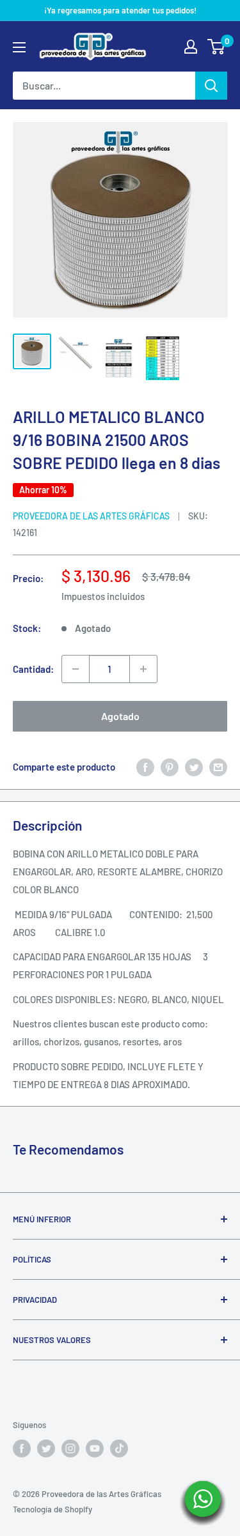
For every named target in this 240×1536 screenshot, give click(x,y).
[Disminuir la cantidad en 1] (75, 669)
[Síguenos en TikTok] (119, 1448)
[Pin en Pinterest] (170, 766)
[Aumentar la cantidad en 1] (143, 669)
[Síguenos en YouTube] (95, 1448)
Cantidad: (33, 669)
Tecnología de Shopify (52, 1509)
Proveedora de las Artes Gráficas (91, 516)
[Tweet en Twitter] (194, 766)
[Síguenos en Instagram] (70, 1448)
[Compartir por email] (218, 766)
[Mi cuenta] (190, 47)
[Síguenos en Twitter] (46, 1448)
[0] (217, 46)
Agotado (120, 716)
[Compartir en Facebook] (145, 766)
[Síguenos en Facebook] (22, 1448)
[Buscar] (211, 86)
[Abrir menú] (19, 47)
